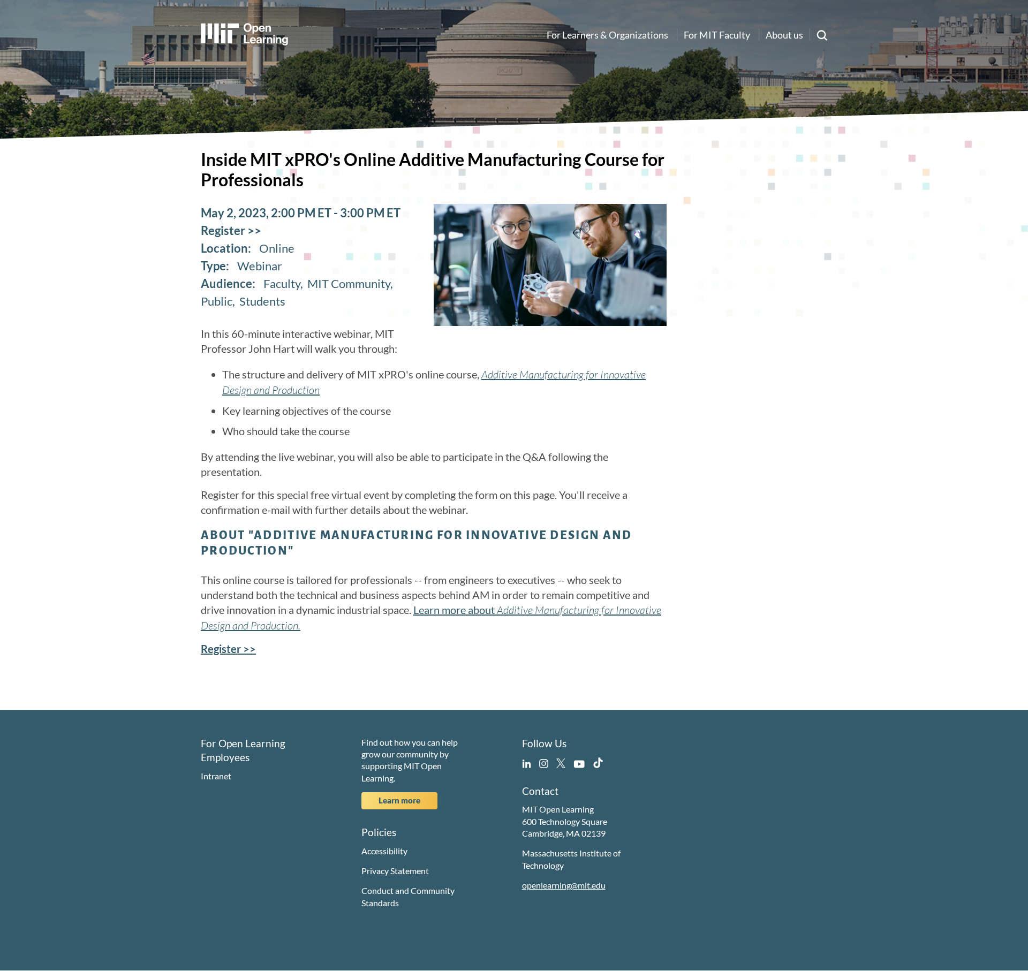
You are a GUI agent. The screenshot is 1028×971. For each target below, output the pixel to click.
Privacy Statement (395, 871)
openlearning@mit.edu (564, 885)
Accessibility (384, 851)
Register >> (231, 230)
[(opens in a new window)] (526, 761)
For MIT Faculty (717, 35)
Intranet (216, 776)
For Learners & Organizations (607, 35)
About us (784, 35)
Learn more (399, 800)
